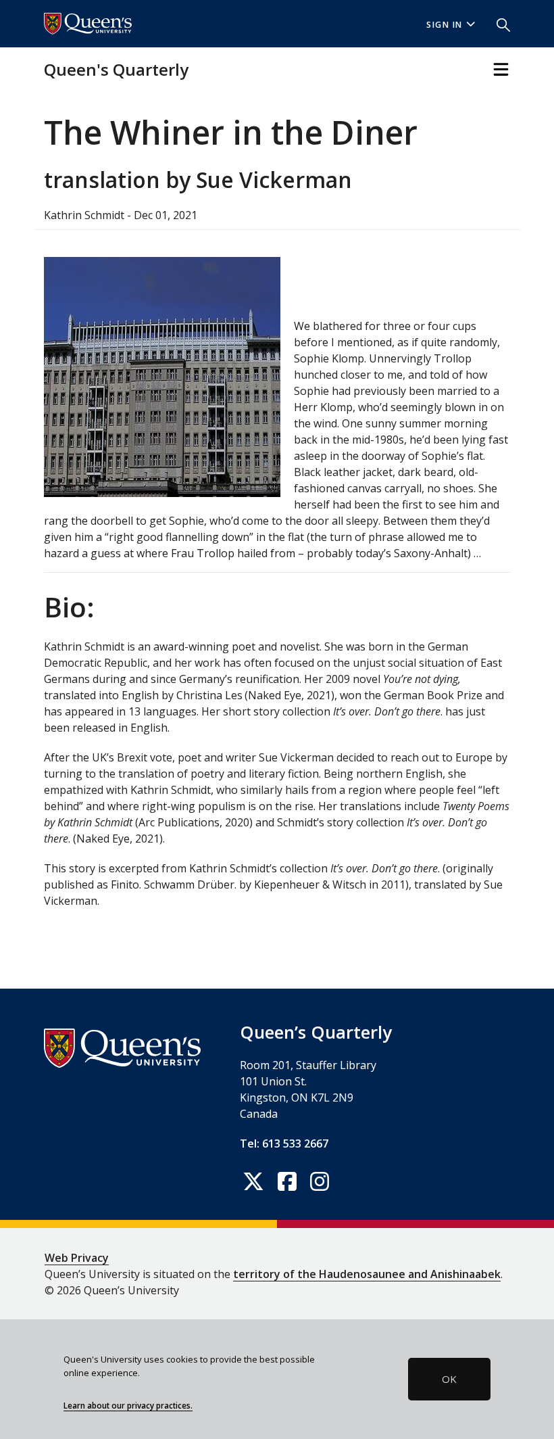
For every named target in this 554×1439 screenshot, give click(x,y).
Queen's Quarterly (116, 69)
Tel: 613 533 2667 (284, 1143)
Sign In (444, 24)
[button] (498, 23)
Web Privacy (77, 1257)
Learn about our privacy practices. (128, 1405)
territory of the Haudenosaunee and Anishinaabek (367, 1274)
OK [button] (449, 1379)
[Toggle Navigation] (501, 69)
